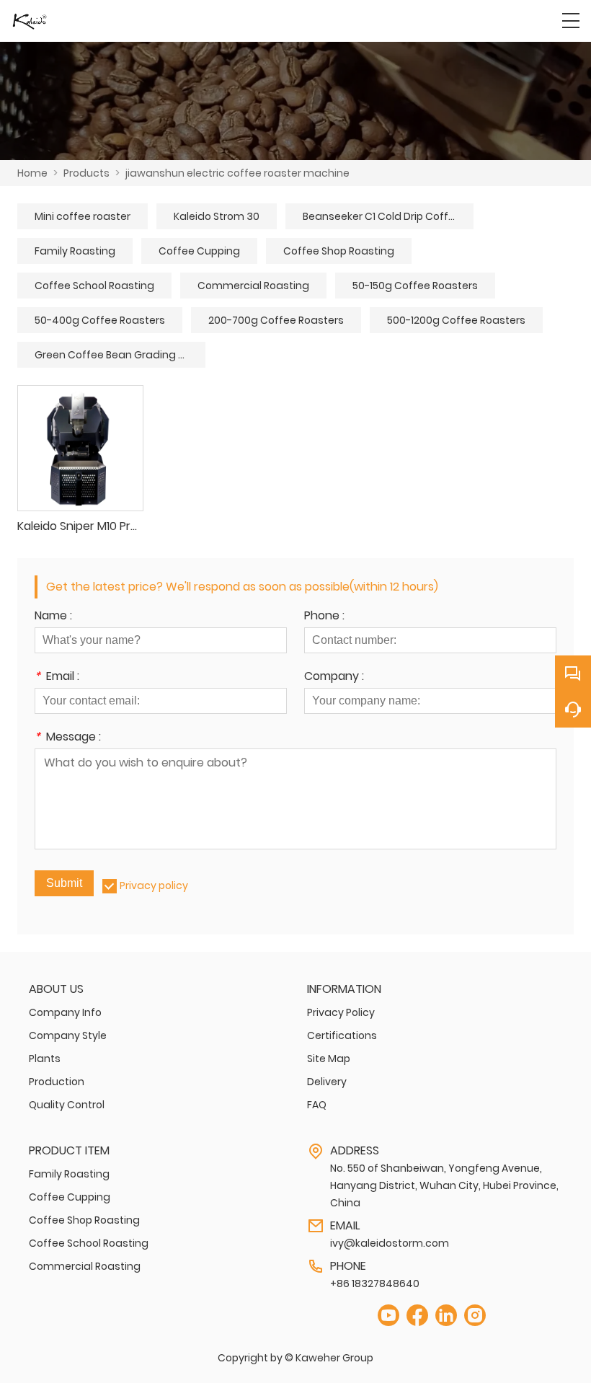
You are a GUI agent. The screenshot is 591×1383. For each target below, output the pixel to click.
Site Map (328, 1058)
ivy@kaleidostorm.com (389, 1243)
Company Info (65, 1012)
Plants (45, 1058)
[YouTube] (388, 1315)
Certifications (342, 1035)
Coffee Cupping (199, 251)
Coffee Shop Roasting (338, 251)
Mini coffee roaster (82, 216)
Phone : (324, 617)
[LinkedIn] (446, 1315)
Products (86, 173)
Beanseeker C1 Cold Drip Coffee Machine (388, 216)
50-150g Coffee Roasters (415, 285)
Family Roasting (75, 251)
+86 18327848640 (374, 1283)
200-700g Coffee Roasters (276, 320)
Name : (53, 617)
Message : (68, 738)
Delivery (327, 1081)
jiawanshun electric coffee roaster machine (237, 173)
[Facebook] (417, 1315)
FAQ (316, 1104)
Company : (334, 677)
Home (32, 173)
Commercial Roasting (253, 285)
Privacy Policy (341, 1012)
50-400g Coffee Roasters (100, 320)
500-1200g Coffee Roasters (456, 320)
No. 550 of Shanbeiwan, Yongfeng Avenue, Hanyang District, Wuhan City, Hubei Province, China (444, 1185)
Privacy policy (154, 885)
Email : (57, 677)
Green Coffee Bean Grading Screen (120, 355)
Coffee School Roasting (94, 285)
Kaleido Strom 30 (216, 216)
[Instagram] (474, 1315)
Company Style (68, 1035)
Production (56, 1081)
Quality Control (67, 1104)
